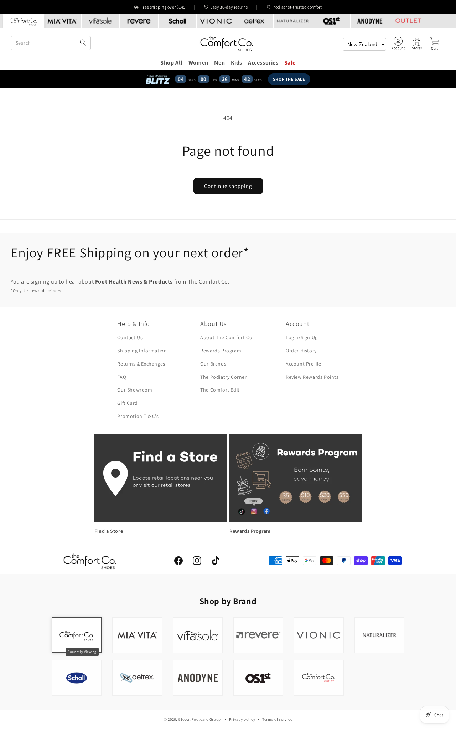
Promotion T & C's (138, 416)
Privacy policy (242, 719)
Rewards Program (220, 350)
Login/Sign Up (302, 337)
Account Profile (303, 364)
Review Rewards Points (312, 377)
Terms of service (277, 719)
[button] (435, 44)
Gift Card (127, 403)
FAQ (121, 377)
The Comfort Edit (220, 390)
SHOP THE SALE (289, 79)
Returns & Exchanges (141, 364)
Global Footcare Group (199, 719)
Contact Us (129, 337)
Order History (301, 350)
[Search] (83, 43)
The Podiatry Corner (223, 377)
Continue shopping (228, 186)
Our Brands (213, 364)
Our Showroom (134, 390)
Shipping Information (142, 350)
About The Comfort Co (226, 337)
